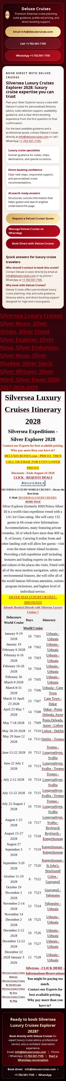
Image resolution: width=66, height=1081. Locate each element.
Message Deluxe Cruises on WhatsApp (26, 231)
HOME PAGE (33, 501)
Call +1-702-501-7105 (33, 43)
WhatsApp (45, 1075)
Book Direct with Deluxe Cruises (33, 243)
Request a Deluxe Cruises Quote (33, 218)
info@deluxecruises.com (34, 137)
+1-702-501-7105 (30, 141)
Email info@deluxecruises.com (33, 32)
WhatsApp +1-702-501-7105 (33, 55)
